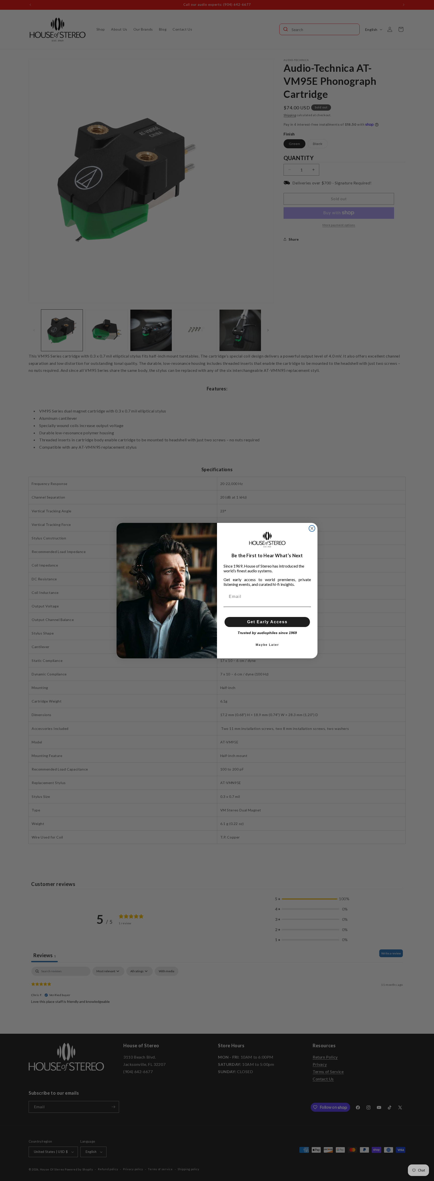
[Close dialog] (312, 528)
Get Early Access (267, 622)
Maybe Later (267, 645)
